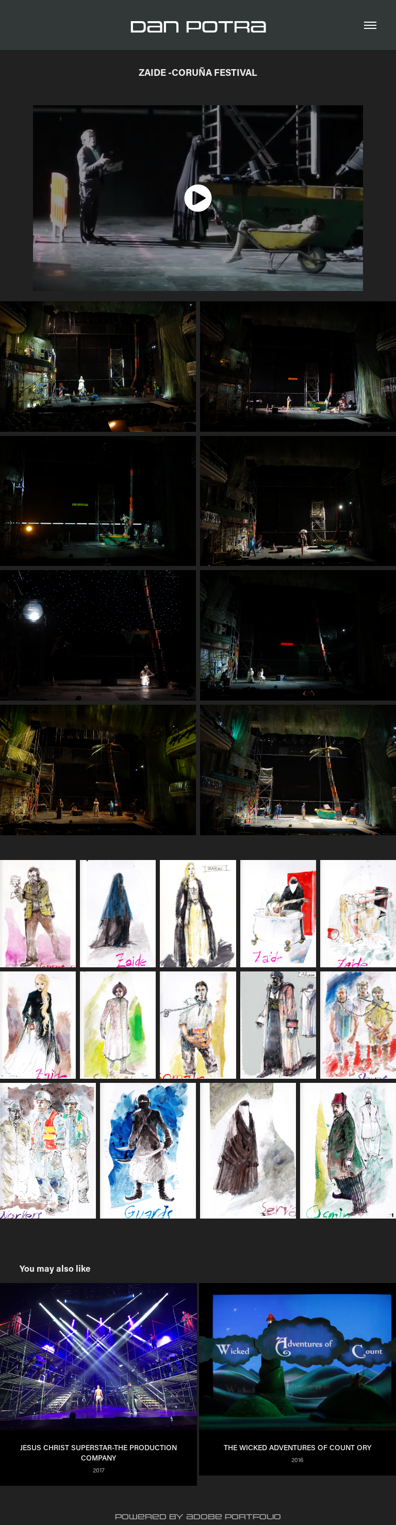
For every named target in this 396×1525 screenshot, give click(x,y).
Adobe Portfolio (233, 1517)
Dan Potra (198, 27)
